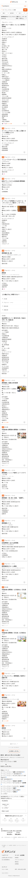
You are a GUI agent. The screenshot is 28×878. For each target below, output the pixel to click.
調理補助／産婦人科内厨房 (10, 383)
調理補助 (4, 697)
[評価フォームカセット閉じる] (26, 815)
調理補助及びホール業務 (9, 566)
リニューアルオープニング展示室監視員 (14, 159)
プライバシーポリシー (19, 859)
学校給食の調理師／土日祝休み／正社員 (14, 589)
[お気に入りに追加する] (24, 123)
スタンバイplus (5, 869)
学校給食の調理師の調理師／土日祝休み (14, 429)
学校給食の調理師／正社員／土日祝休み (14, 633)
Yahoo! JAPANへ (5, 873)
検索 (25, 9)
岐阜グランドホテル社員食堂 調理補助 (13, 181)
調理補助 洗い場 (7, 253)
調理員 (4, 273)
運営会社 (17, 861)
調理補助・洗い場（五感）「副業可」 (13, 498)
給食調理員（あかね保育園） (10, 543)
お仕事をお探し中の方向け (7, 857)
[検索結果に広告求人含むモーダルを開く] (5, 18)
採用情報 (17, 863)
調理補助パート (6, 523)
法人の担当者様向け (6, 859)
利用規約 (17, 857)
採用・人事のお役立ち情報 (20, 869)
